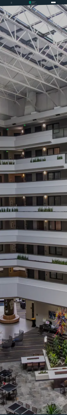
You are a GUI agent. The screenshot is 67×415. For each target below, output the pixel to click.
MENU (11, 3)
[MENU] (11, 2)
